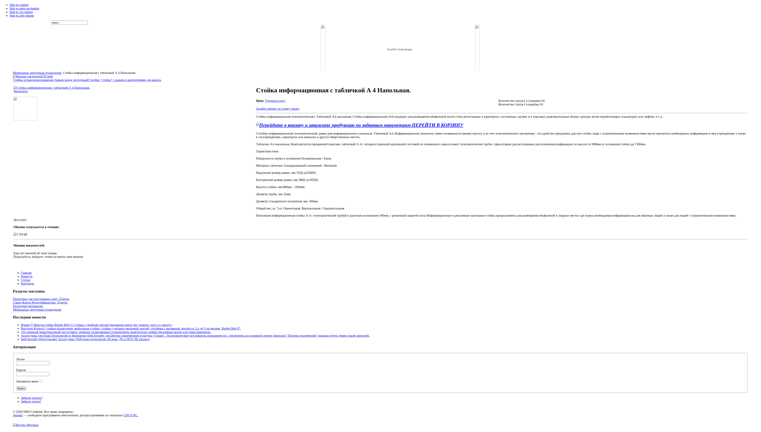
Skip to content (19, 5)
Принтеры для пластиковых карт (36, 299)
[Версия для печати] (27, 75)
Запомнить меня (27, 381)
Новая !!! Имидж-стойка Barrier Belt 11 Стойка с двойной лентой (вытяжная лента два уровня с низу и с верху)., (97, 325)
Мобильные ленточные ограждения (37, 73)
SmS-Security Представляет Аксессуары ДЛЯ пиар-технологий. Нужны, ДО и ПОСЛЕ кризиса (85, 339)
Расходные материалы (28, 306)
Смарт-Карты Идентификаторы (35, 302)
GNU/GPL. (130, 415)
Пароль (21, 370)
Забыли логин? (31, 401)
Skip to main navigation (24, 8)
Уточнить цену (275, 100)
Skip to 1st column (21, 12)
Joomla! (18, 415)
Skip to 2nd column (22, 15)
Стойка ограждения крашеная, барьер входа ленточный (50, 80)
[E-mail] (47, 75)
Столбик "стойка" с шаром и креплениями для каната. (125, 80)
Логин (20, 359)
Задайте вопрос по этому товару (278, 108)
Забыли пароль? (31, 398)
